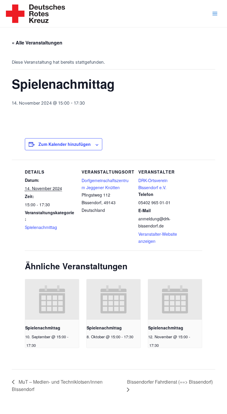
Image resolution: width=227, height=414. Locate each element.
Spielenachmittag (41, 227)
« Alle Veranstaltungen (37, 42)
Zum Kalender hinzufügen (64, 144)
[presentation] (52, 299)
